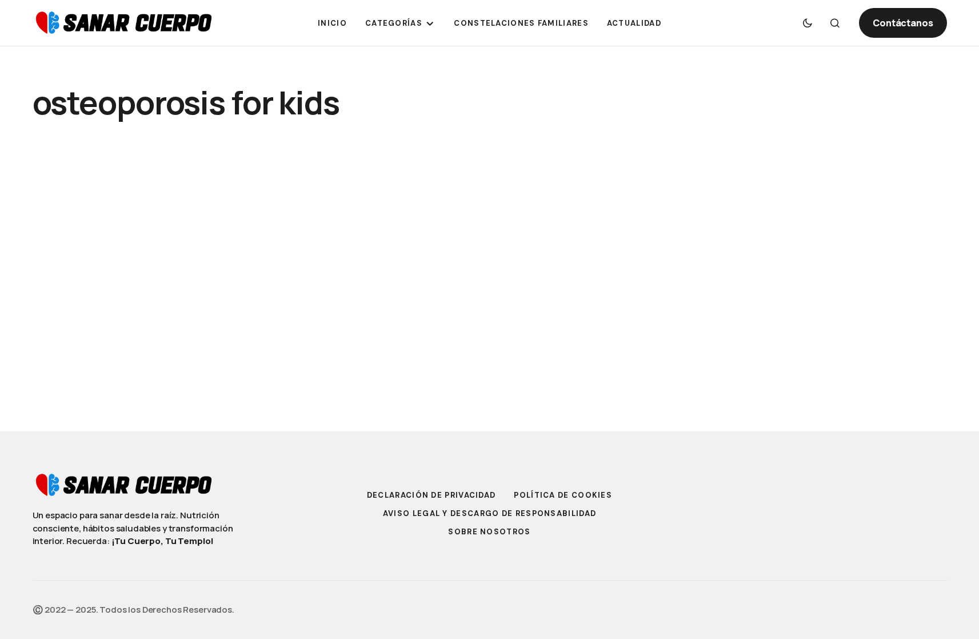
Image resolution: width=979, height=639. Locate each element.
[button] (807, 22)
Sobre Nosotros (489, 532)
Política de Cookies (563, 495)
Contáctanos (903, 23)
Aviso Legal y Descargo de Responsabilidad (489, 513)
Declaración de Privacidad (431, 495)
